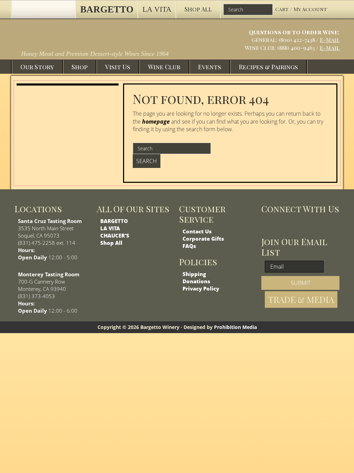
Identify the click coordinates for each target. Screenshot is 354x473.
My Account (310, 9)
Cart (282, 9)
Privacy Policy (201, 288)
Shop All (111, 242)
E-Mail (329, 39)
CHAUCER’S (114, 235)
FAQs (189, 245)
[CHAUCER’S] (43, 9)
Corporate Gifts (203, 238)
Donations (196, 281)
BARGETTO (114, 220)
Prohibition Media (235, 327)
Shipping (194, 273)
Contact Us (197, 231)
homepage (156, 121)
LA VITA (110, 228)
